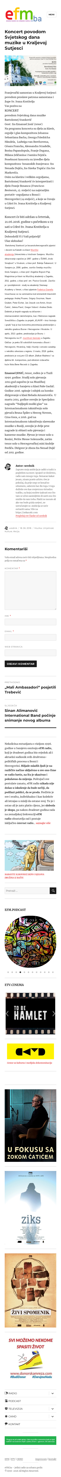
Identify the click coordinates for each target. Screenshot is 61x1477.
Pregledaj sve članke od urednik (31, 516)
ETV (13, 1459)
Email (9, 631)
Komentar (12, 568)
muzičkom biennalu (31, 338)
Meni (52, 14)
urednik (13, 528)
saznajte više (43, 823)
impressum (41, 1459)
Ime (8, 616)
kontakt (52, 1459)
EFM (7, 1459)
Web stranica (14, 646)
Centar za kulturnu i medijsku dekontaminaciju (29, 1063)
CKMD (20, 1459)
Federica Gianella (45, 289)
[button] (30, 457)
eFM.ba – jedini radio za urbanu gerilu (23, 1467)
